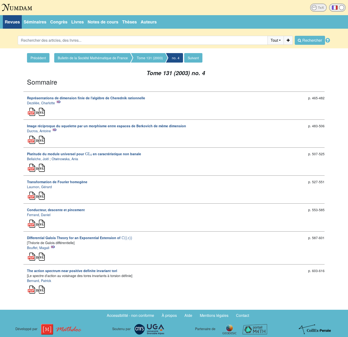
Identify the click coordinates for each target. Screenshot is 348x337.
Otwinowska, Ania (65, 158)
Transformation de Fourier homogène (57, 181)
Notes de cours (103, 22)
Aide (188, 315)
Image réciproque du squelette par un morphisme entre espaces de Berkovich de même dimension (106, 125)
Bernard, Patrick (39, 280)
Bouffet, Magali (38, 247)
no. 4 (175, 57)
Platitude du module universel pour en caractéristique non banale (84, 153)
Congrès (58, 22)
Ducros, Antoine (39, 130)
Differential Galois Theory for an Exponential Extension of (79, 237)
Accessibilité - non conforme (130, 315)
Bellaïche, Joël (38, 158)
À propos (169, 315)
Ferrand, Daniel (38, 214)
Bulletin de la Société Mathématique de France (93, 57)
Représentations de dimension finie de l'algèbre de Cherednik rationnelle (86, 98)
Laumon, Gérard (39, 186)
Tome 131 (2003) (150, 57)
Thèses (129, 22)
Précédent (38, 57)
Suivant (193, 57)
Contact (242, 315)
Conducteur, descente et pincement (56, 209)
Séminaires (35, 22)
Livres (77, 22)
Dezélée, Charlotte (41, 102)
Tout (274, 40)
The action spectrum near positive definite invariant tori (72, 270)
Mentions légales (214, 315)
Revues (12, 22)
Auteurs (149, 22)
